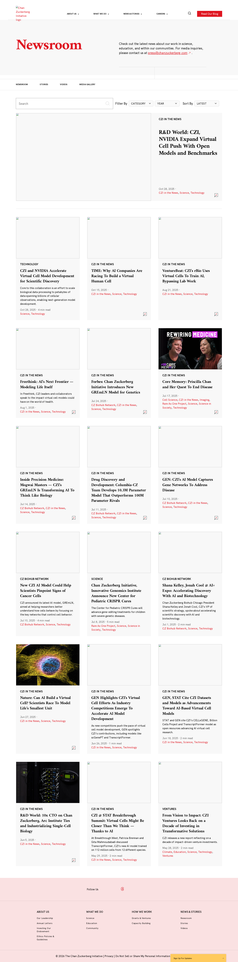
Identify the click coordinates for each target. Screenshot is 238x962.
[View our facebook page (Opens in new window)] (105, 889)
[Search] (189, 14)
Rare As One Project (174, 403)
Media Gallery (87, 84)
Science (184, 192)
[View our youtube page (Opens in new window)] (148, 889)
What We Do (100, 14)
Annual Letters (44, 923)
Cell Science (169, 399)
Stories (44, 84)
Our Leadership (45, 918)
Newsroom (22, 84)
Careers (161, 14)
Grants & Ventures (141, 918)
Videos (63, 84)
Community (92, 928)
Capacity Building (141, 923)
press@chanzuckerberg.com (167, 53)
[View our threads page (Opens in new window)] (122, 889)
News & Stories (131, 14)
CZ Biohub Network (103, 405)
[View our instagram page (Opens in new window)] (114, 889)
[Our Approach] (23, 14)
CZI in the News (168, 192)
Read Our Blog (209, 13)
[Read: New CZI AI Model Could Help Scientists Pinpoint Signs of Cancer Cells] (47, 584)
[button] (141, 104)
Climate (167, 852)
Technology (197, 192)
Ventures (167, 855)
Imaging (204, 399)
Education (180, 852)
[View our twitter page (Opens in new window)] (140, 889)
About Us (72, 14)
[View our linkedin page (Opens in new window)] (131, 889)
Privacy (109, 956)
